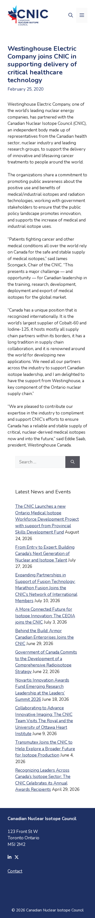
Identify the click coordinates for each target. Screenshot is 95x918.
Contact (15, 871)
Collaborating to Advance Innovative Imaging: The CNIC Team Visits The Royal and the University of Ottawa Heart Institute (44, 721)
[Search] (72, 462)
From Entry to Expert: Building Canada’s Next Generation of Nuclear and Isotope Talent (44, 553)
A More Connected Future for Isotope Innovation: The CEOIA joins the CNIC (45, 615)
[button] (70, 15)
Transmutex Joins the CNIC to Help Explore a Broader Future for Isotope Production (45, 748)
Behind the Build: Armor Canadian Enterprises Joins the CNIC (44, 637)
